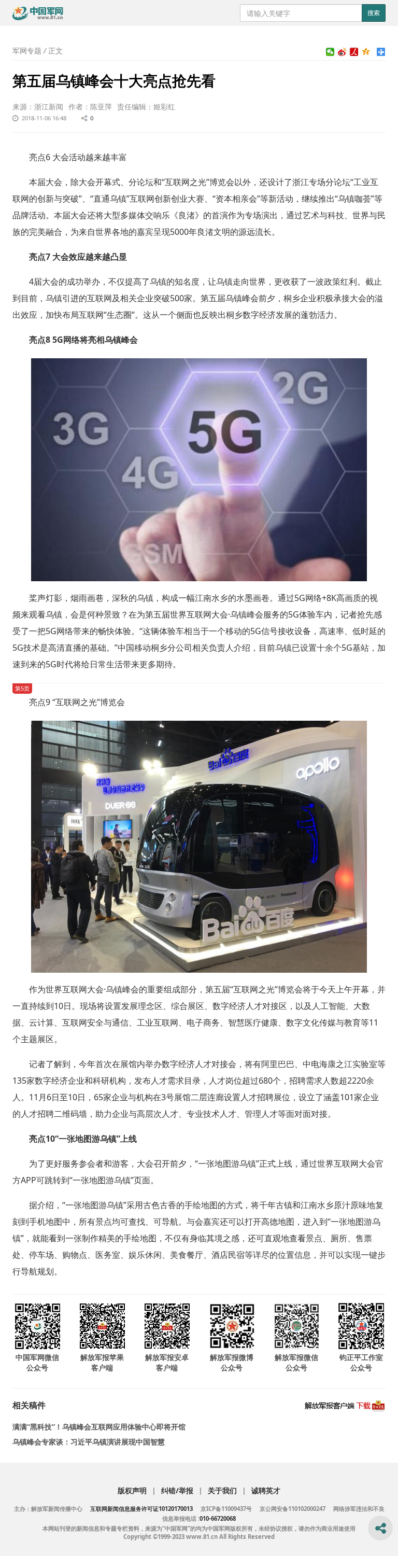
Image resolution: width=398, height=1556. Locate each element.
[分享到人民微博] (354, 52)
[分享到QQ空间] (366, 52)
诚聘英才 (265, 1490)
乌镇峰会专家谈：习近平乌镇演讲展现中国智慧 (88, 1442)
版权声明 (132, 1490)
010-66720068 (218, 1518)
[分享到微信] (330, 52)
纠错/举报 (177, 1490)
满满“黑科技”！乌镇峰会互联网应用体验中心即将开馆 (99, 1427)
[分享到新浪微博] (342, 52)
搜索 (373, 12)
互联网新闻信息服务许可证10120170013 (141, 1508)
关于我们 (222, 1490)
